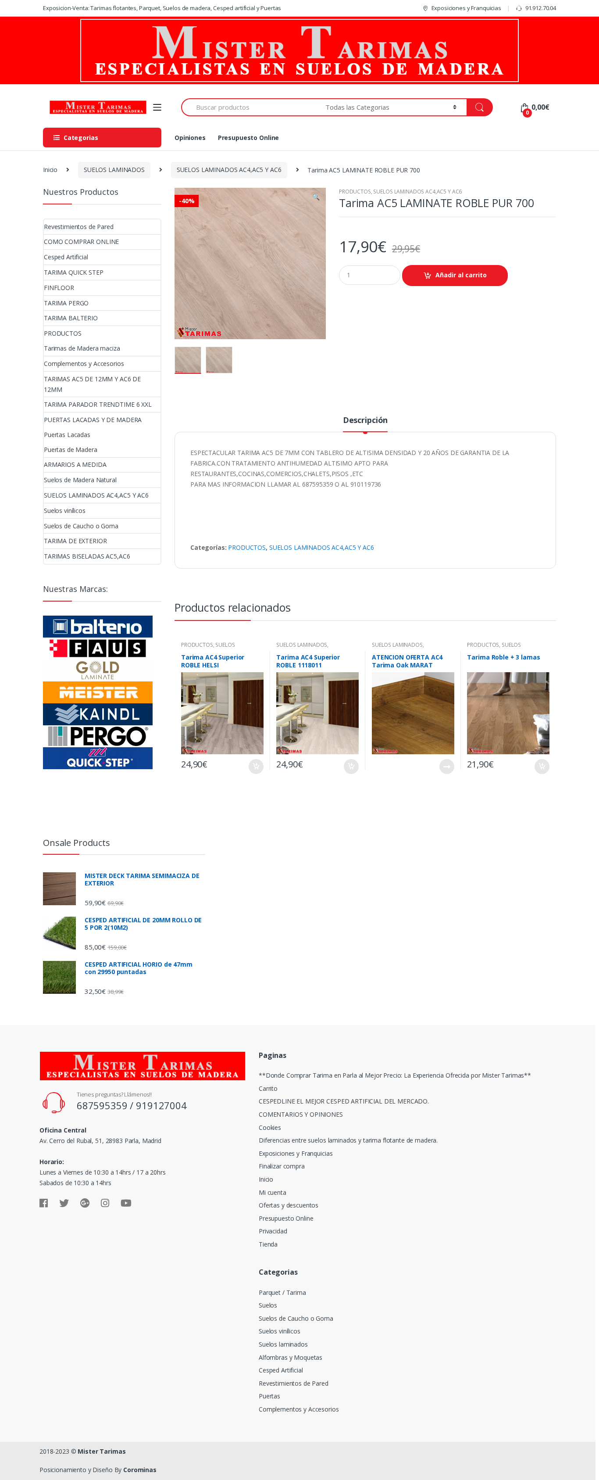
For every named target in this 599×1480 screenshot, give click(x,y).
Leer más (446, 766)
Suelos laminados (283, 1344)
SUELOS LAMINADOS (114, 169)
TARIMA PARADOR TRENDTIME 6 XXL (98, 404)
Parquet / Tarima (282, 1292)
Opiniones (190, 137)
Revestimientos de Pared (79, 226)
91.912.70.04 (540, 8)
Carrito (268, 1088)
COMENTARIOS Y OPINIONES (301, 1114)
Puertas (269, 1396)
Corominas (140, 1470)
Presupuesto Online (248, 137)
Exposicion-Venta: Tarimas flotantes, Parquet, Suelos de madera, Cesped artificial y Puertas (162, 8)
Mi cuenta (272, 1192)
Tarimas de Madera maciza (82, 348)
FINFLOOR (59, 287)
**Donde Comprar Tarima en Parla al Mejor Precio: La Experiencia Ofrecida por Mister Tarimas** (395, 1075)
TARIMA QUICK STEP (73, 272)
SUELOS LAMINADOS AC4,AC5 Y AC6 (229, 169)
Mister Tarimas (101, 1451)
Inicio (50, 169)
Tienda (268, 1244)
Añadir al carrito (461, 275)
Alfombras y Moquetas (290, 1357)
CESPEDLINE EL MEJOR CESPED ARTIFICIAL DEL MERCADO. (344, 1101)
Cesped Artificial (66, 257)
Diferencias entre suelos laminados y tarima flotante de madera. (348, 1140)
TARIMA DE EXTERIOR (75, 541)
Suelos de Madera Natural (80, 480)
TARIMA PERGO (66, 303)
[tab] (365, 424)
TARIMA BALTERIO (71, 318)
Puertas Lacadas (67, 434)
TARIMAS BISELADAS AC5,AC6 (87, 556)
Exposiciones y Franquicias (466, 8)
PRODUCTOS (355, 191)
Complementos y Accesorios (84, 363)
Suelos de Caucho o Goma (81, 526)
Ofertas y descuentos (288, 1205)
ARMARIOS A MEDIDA (75, 464)
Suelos (268, 1305)
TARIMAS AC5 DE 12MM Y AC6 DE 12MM (92, 384)
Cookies (270, 1127)
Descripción (365, 420)
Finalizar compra (282, 1166)
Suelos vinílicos (65, 510)
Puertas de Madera (70, 449)
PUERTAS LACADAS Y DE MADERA (93, 420)
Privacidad (273, 1231)
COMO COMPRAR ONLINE (81, 241)
